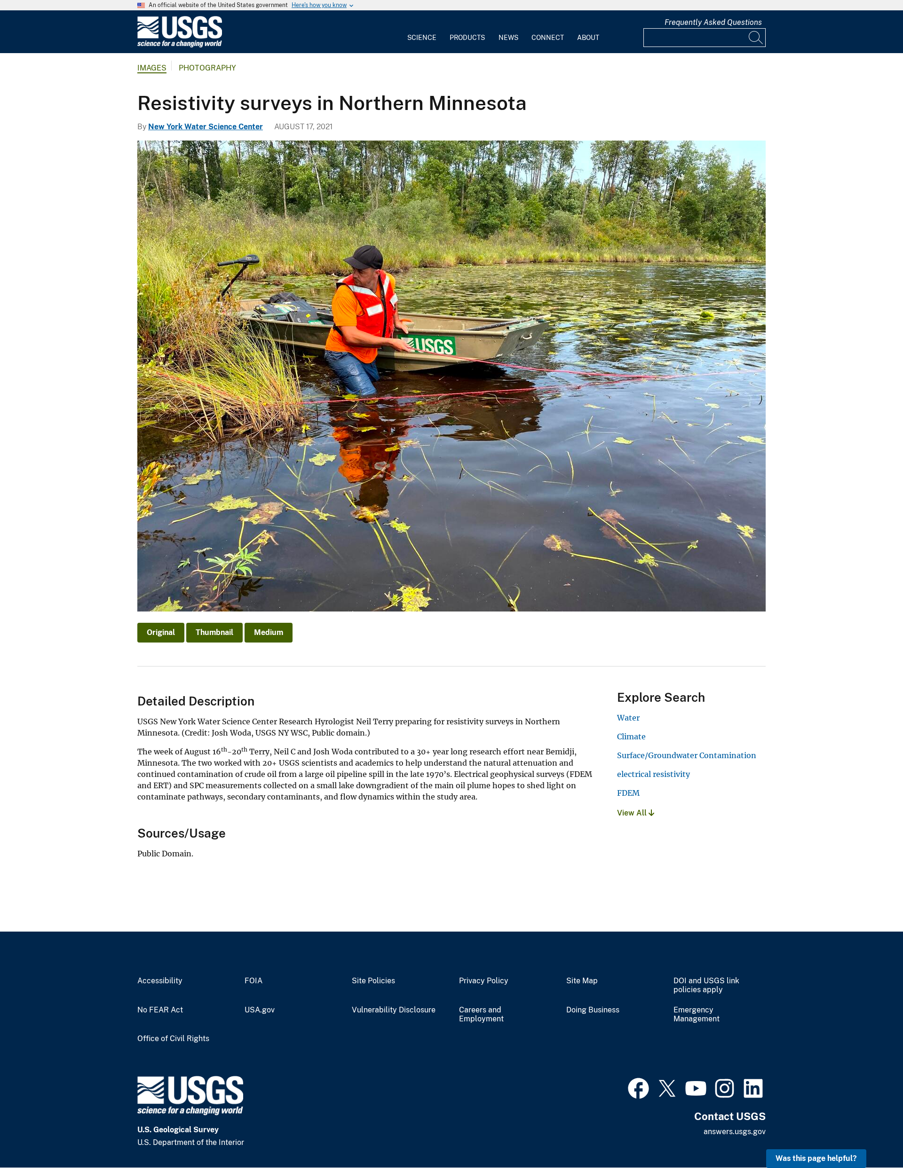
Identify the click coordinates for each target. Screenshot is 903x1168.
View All (633, 812)
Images (151, 67)
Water (628, 717)
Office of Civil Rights (173, 1039)
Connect (547, 37)
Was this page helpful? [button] (816, 1158)
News (508, 37)
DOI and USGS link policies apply (706, 985)
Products (467, 37)
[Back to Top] (869, 1134)
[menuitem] (422, 32)
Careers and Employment (481, 1014)
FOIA (253, 981)
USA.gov (260, 1010)
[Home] (179, 45)
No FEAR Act (160, 1010)
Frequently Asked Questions (713, 22)
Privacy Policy (483, 981)
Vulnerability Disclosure (394, 1010)
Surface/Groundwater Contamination (686, 755)
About (588, 37)
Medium (268, 632)
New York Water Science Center (205, 126)
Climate (631, 736)
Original (161, 632)
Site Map (582, 981)
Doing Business (592, 1010)
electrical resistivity (653, 774)
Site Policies (373, 981)
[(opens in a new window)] (638, 1087)
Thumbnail (214, 632)
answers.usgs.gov (735, 1131)
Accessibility (159, 981)
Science (421, 37)
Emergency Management (696, 1014)
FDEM (628, 793)
